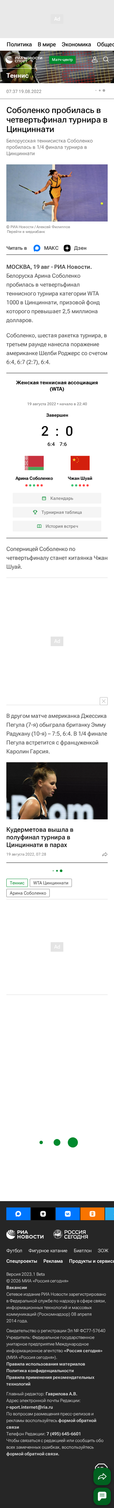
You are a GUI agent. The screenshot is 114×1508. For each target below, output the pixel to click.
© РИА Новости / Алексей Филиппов (38, 227)
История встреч (62, 526)
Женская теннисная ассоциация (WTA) (57, 386)
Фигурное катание (47, 1250)
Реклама (53, 1261)
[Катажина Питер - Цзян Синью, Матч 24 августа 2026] (84, 485)
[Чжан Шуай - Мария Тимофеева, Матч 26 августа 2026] (87, 485)
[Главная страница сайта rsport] (38, 60)
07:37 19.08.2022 (23, 91)
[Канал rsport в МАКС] (18, 1213)
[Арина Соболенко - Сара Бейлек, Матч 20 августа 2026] (38, 485)
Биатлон (83, 1250)
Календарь (61, 498)
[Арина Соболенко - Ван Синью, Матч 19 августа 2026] (34, 485)
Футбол (14, 1250)
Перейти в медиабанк (26, 231)
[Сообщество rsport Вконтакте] (68, 1213)
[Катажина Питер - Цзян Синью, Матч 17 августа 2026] (72, 485)
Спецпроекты (21, 1261)
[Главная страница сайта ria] (7, 60)
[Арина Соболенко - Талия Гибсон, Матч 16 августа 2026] (30, 485)
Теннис (17, 882)
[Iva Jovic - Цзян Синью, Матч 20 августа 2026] (80, 485)
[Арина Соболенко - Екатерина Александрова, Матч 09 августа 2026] (26, 485)
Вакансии (16, 1287)
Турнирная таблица (61, 512)
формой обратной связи (32, 1453)
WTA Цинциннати (50, 882)
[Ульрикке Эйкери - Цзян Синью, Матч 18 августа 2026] (76, 485)
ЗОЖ (103, 1250)
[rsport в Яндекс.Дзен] (43, 1213)
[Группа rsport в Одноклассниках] (92, 1213)
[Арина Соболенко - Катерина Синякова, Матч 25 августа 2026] (42, 485)
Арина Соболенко (28, 893)
